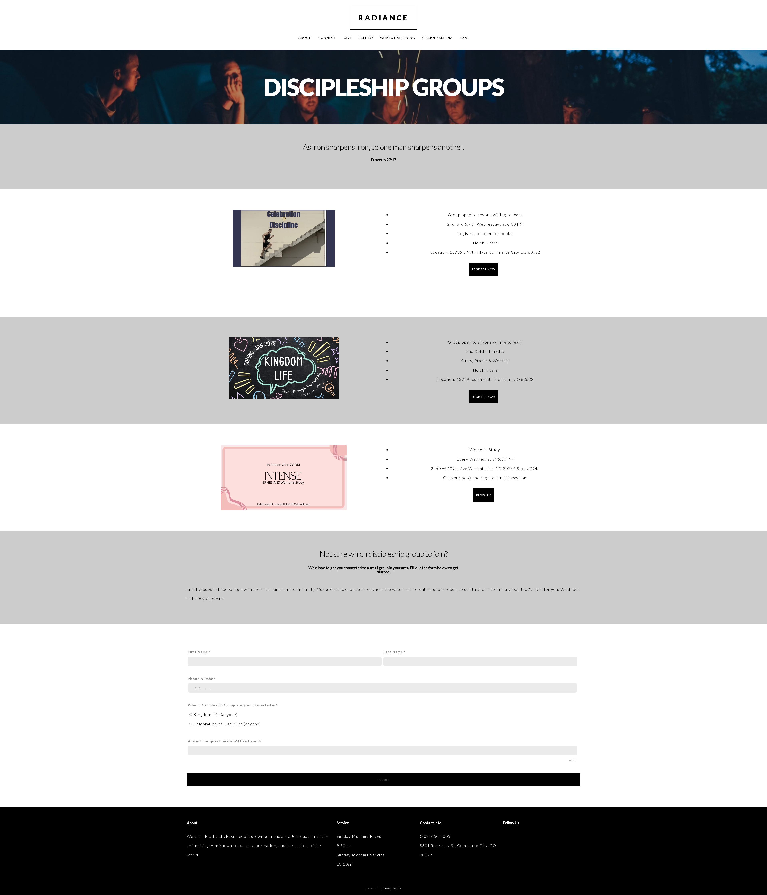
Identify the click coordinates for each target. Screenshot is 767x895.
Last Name (393, 652)
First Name (198, 652)
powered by (383, 888)
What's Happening (397, 37)
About (305, 37)
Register (483, 495)
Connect (327, 37)
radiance (383, 17)
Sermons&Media (437, 37)
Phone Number (201, 678)
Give (348, 37)
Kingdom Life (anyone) (216, 714)
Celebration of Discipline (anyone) (227, 723)
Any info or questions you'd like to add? (225, 741)
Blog (464, 37)
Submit (383, 780)
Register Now (483, 269)
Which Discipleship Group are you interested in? (232, 705)
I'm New (366, 37)
